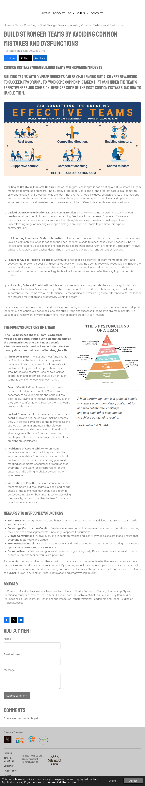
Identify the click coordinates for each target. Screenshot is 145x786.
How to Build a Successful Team (84, 591)
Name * (8, 638)
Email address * (13, 654)
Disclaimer (8, 766)
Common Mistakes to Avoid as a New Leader (34, 591)
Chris (18, 25)
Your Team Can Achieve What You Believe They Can (91, 595)
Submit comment (16, 695)
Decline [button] (112, 780)
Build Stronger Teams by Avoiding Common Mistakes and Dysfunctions (82, 25)
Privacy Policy (10, 771)
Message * (10, 669)
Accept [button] (133, 780)
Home (7, 25)
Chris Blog (30, 25)
